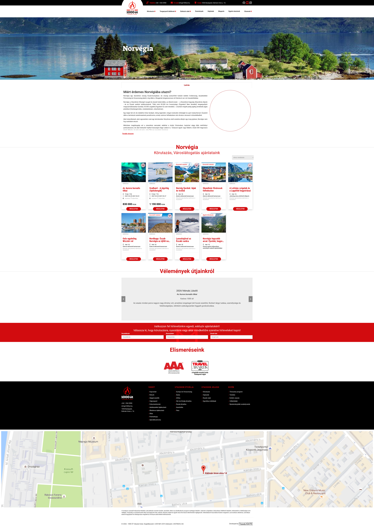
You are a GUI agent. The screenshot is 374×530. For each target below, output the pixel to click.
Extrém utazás (233, 398)
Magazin (221, 11)
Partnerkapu (153, 417)
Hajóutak (211, 11)
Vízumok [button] (247, 11)
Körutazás (206, 392)
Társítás (231, 395)
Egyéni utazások (234, 11)
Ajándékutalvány (154, 420)
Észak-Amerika (180, 404)
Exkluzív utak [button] (185, 11)
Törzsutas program (235, 392)
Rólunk (151, 395)
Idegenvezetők (153, 398)
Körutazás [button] (150, 11)
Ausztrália (179, 407)
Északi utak (206, 398)
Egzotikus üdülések (209, 401)
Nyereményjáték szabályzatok (239, 404)
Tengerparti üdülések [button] (167, 11)
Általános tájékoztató (156, 410)
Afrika (177, 398)
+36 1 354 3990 (126, 403)
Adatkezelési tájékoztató (157, 407)
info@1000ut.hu (127, 406)
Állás (150, 413)
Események (199, 11)
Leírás (187, 85)
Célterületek (233, 401)
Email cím (213, 333)
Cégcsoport (152, 401)
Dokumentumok (154, 404)
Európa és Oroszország (183, 392)
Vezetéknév (125, 333)
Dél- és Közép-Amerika (183, 401)
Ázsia (177, 395)
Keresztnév (170, 333)
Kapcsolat (152, 392)
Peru (177, 410)
